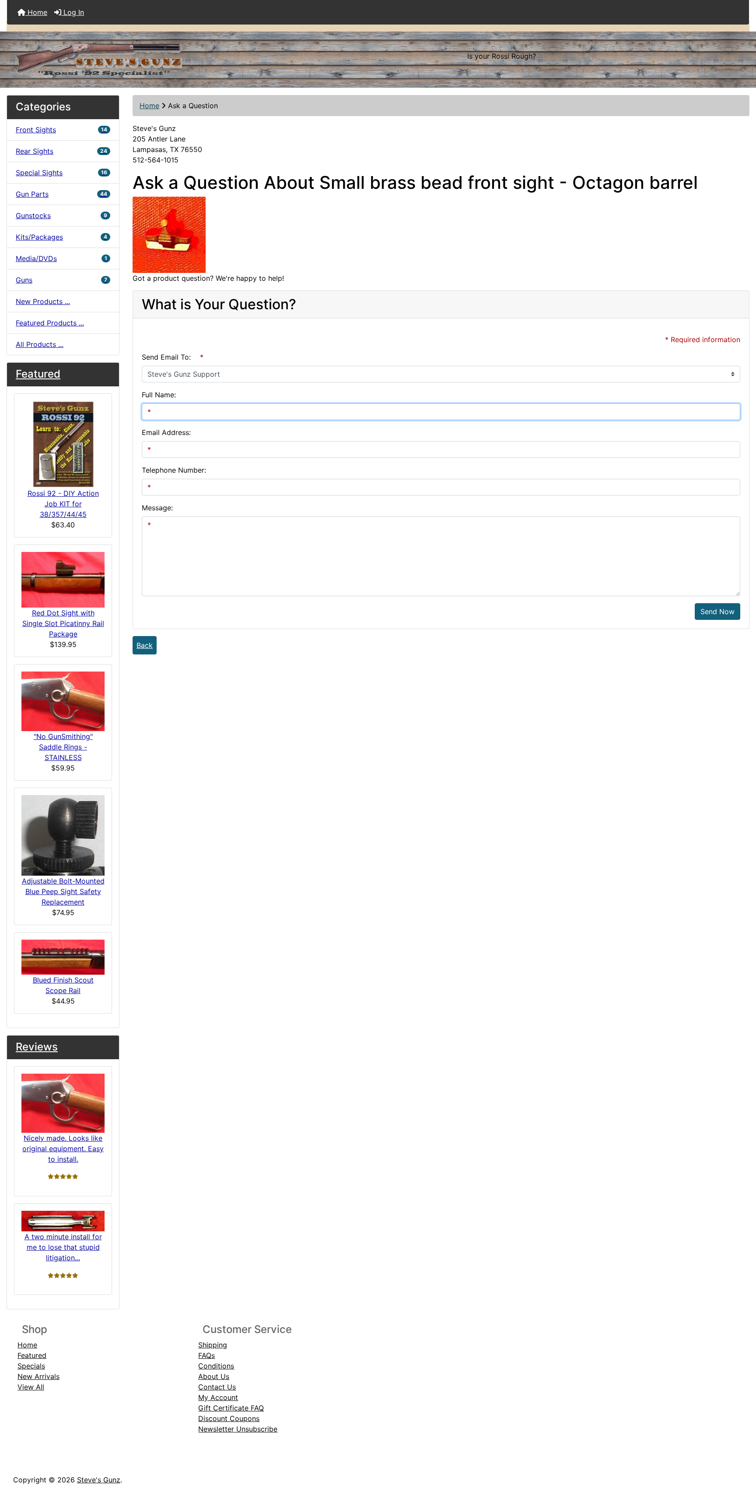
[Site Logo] (131, 56)
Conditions (216, 1365)
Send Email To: (166, 357)
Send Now (717, 611)
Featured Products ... (50, 322)
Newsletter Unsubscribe (237, 1429)
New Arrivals (39, 1376)
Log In (72, 12)
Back (144, 645)
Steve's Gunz (98, 1479)
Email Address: (166, 432)
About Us (213, 1376)
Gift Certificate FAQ (231, 1408)
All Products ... (39, 344)
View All (31, 1386)
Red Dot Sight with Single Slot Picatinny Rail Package (63, 623)
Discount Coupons (228, 1418)
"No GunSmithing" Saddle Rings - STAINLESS (63, 747)
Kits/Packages (61, 237)
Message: (157, 507)
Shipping (212, 1344)
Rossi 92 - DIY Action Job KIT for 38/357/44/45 (63, 504)
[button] (740, 1441)
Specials (31, 1365)
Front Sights (61, 129)
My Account (218, 1397)
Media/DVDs (61, 258)
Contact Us (217, 1386)
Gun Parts (61, 194)
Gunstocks (61, 215)
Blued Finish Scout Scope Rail (63, 985)
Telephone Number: (174, 470)
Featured (38, 374)
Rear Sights (61, 151)
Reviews (37, 1046)
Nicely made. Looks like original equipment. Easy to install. (63, 1148)
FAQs (206, 1355)
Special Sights (61, 172)
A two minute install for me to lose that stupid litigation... (63, 1247)
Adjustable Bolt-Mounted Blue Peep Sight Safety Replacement (63, 891)
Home (36, 12)
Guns (61, 280)
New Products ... (43, 301)
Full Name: (159, 394)
